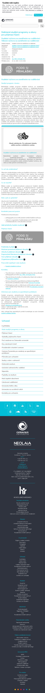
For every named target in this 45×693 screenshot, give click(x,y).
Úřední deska (22, 547)
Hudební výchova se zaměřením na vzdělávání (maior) (25, 45)
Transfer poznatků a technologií (22, 645)
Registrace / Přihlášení (22, 611)
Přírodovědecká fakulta (22, 512)
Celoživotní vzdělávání (10, 382)
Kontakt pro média (22, 675)
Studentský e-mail (22, 585)
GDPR (22, 654)
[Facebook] (7, 405)
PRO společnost (22, 662)
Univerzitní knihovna (22, 522)
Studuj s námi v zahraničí (11, 360)
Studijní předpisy (22, 598)
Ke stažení (22, 682)
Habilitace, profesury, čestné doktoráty (22, 628)
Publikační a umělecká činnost (23, 639)
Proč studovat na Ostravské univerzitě (15, 340)
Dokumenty (22, 542)
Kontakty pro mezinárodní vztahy (22, 630)
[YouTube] (22, 405)
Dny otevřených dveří (9, 344)
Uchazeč (6, 321)
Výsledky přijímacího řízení (11, 337)
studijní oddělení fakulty (8, 313)
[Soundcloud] (18, 411)
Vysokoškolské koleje (22, 527)
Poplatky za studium (9, 375)
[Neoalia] (22, 443)
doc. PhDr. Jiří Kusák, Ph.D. (18, 59)
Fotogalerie (23, 544)
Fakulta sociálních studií (22, 503)
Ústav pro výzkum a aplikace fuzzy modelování (22, 514)
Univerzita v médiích (22, 680)
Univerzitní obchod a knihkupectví (22, 523)
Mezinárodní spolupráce (22, 622)
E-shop (22, 658)
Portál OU (22, 583)
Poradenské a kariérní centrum (13, 347)
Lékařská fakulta (22, 510)
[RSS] (25, 411)
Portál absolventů (22, 609)
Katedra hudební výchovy (13, 266)
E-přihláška (6, 326)
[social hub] (34, 411)
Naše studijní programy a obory (13, 329)
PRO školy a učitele (22, 660)
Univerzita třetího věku (9, 386)
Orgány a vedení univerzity (22, 540)
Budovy (23, 549)
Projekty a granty (22, 643)
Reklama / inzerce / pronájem (22, 667)
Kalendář (22, 546)
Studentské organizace (22, 599)
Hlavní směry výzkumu (22, 637)
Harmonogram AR (23, 588)
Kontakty (22, 551)
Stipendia (5, 371)
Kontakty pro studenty (22, 601)
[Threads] (10, 411)
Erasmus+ (22, 624)
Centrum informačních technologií (23, 529)
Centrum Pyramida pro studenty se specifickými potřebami (18, 352)
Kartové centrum (22, 531)
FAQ (22, 613)
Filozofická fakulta (22, 508)
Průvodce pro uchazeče (10, 357)
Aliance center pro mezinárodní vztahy (22, 626)
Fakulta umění (22, 506)
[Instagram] (14, 405)
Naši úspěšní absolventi (10, 378)
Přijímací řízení (7, 333)
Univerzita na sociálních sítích (12, 389)
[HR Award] (22, 492)
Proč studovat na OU (22, 570)
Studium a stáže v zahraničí (22, 590)
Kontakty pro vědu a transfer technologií (22, 646)
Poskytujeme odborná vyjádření (22, 678)
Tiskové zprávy (22, 677)
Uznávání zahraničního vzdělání (13, 368)
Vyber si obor (22, 561)
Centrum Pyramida (34, 282)
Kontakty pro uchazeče (10, 393)
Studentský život (22, 573)
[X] (30, 405)
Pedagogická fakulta (22, 505)
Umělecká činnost (22, 641)
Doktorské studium (8, 364)
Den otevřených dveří (22, 572)
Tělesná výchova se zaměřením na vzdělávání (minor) (25, 47)
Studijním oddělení (13, 278)
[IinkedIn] (37, 405)
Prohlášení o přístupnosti (22, 656)
